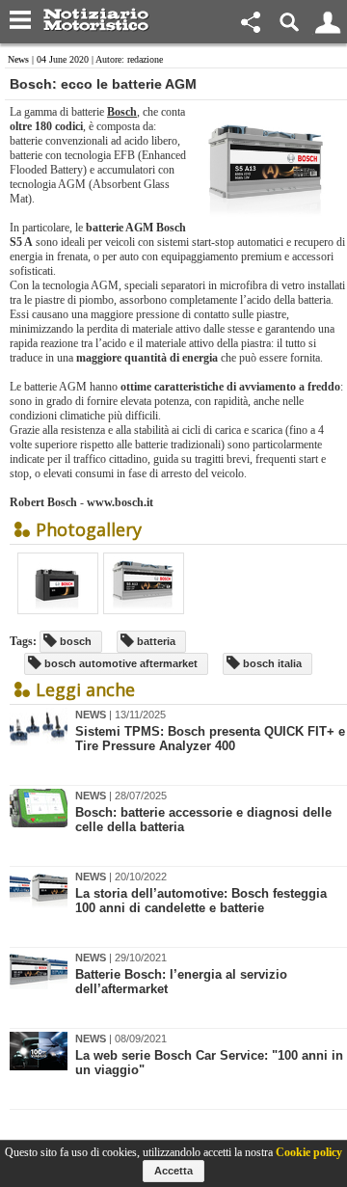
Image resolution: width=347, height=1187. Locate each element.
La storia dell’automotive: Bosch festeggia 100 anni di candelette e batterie (201, 900)
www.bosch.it (120, 502)
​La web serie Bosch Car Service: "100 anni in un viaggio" (209, 1062)
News (18, 59)
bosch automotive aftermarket (119, 663)
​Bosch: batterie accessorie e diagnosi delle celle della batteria (203, 819)
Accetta (173, 1170)
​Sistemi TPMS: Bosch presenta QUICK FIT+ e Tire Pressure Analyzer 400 (210, 738)
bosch (74, 641)
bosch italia (271, 663)
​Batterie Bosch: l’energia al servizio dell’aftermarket (181, 981)
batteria (154, 641)
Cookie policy (309, 1152)
